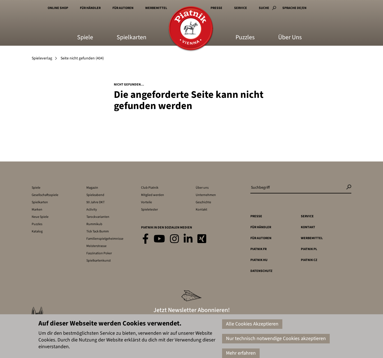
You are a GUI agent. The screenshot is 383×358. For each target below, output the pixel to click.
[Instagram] (174, 239)
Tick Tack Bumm (97, 231)
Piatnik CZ (309, 260)
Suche (264, 8)
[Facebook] (145, 239)
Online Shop (58, 8)
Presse (216, 8)
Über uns (202, 187)
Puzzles (245, 38)
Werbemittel (156, 8)
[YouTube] (159, 239)
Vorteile (146, 202)
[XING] (202, 239)
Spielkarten (131, 38)
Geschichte (203, 202)
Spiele (85, 38)
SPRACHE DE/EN (294, 8)
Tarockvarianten (97, 216)
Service (240, 8)
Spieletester (149, 209)
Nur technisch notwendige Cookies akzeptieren (276, 338)
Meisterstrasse (96, 246)
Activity (91, 209)
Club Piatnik (149, 187)
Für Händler (90, 8)
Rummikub (94, 224)
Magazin (92, 187)
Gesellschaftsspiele (45, 195)
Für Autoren (122, 8)
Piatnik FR (258, 249)
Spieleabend (95, 195)
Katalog (37, 231)
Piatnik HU (258, 260)
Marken (37, 209)
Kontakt (201, 209)
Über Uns (290, 38)
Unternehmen (206, 195)
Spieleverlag (42, 58)
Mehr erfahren (241, 353)
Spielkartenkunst (98, 260)
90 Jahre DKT (95, 202)
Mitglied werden (152, 195)
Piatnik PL (309, 249)
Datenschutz (261, 271)
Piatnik (191, 29)
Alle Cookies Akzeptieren (252, 323)
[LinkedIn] (188, 239)
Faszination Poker (99, 253)
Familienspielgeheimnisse (104, 238)
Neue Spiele (40, 216)
